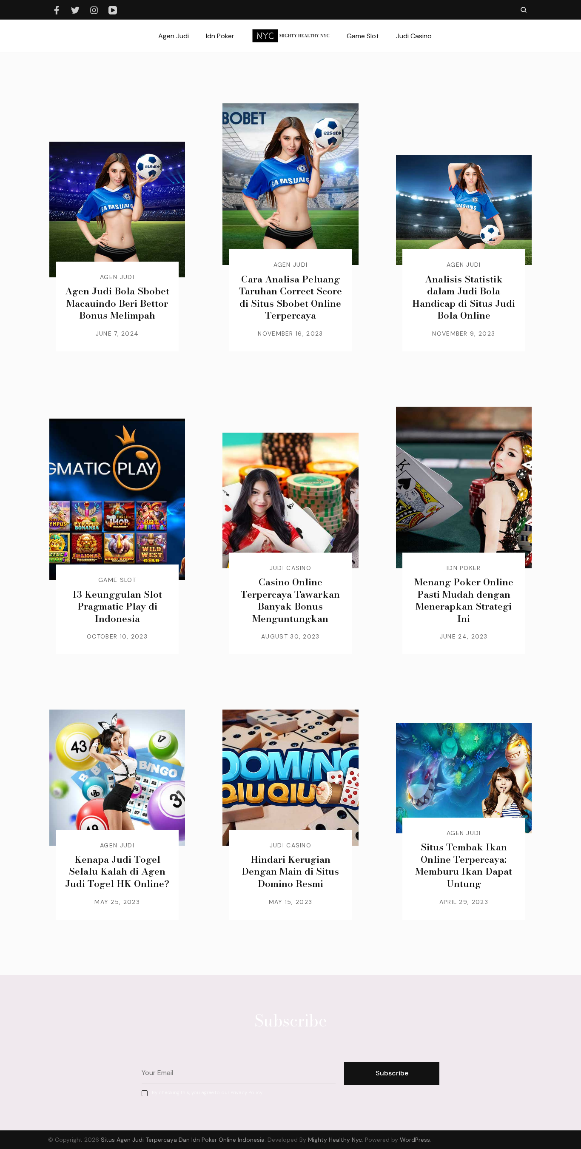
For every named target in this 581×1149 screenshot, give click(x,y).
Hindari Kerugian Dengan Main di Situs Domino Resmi (290, 871)
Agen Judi (173, 35)
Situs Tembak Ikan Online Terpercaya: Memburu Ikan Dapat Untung (463, 865)
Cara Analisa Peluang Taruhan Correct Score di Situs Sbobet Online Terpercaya (290, 297)
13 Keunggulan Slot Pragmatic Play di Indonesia (117, 606)
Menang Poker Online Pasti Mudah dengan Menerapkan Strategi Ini (463, 600)
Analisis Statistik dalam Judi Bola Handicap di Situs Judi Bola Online (463, 297)
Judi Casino (414, 35)
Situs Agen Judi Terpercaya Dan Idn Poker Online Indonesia (183, 1139)
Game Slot (363, 35)
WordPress (415, 1139)
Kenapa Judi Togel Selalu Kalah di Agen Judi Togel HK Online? (117, 871)
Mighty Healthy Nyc (335, 1139)
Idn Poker (220, 35)
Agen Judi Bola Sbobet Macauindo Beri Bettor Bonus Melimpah (117, 303)
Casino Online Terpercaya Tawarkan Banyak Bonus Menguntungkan (290, 600)
